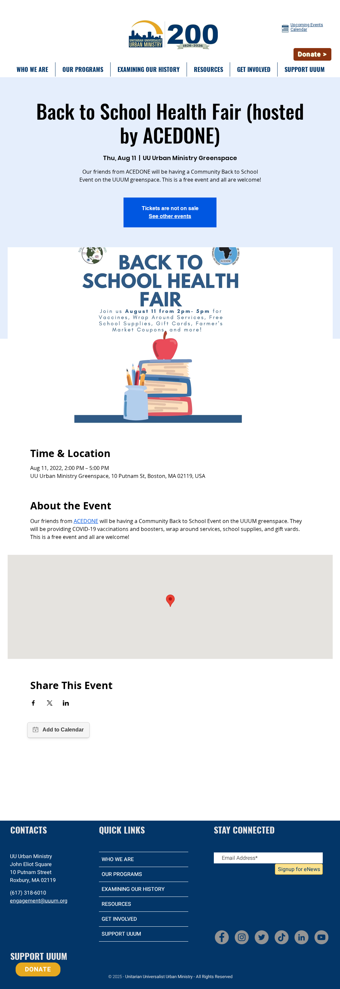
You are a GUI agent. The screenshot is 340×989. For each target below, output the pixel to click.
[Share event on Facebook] (33, 703)
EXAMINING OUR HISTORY (133, 889)
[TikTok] (282, 937)
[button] (32, 69)
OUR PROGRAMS (122, 874)
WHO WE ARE (118, 859)
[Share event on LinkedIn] (66, 703)
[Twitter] (262, 937)
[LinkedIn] (301, 937)
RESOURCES (116, 904)
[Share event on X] (49, 703)
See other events (170, 216)
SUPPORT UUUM (121, 934)
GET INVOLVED (119, 919)
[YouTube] (321, 937)
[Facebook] (222, 937)
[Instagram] (242, 937)
